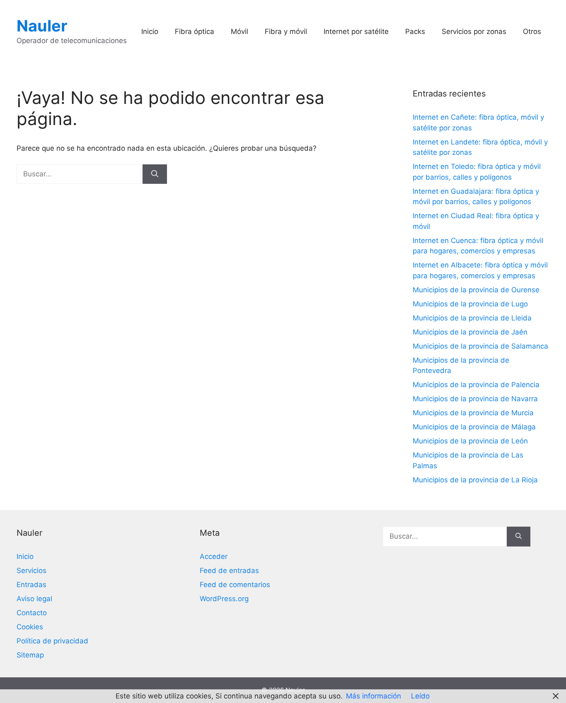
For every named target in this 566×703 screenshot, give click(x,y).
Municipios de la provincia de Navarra (475, 399)
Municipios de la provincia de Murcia (473, 413)
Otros (532, 31)
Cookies (30, 627)
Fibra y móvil (286, 31)
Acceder (213, 556)
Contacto (32, 613)
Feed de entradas (229, 570)
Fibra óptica (194, 31)
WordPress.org (224, 599)
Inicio (149, 31)
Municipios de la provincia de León (470, 441)
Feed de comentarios (235, 584)
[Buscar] (155, 174)
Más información (373, 696)
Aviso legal (34, 599)
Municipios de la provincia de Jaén (470, 332)
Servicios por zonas (474, 31)
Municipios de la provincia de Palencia (476, 384)
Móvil (239, 31)
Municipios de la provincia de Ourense (476, 290)
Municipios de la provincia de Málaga (474, 427)
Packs (415, 31)
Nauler (42, 25)
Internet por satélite (356, 31)
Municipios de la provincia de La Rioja (475, 480)
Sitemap (30, 655)
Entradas (31, 584)
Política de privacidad (52, 641)
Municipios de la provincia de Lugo (470, 304)
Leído (420, 696)
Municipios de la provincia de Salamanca (480, 346)
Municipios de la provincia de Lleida (472, 318)
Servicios (31, 570)
